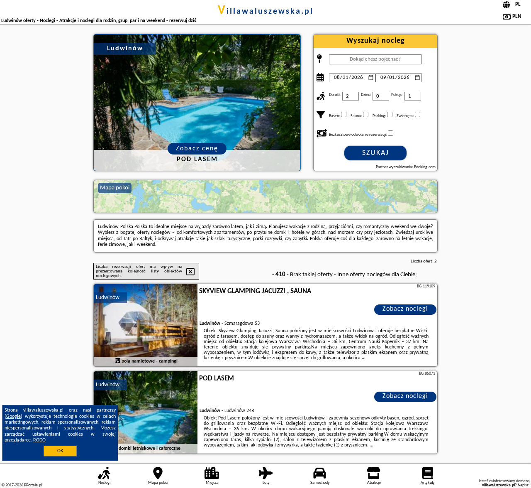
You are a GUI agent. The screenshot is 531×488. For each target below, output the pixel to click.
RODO (39, 440)
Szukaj (375, 153)
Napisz (523, 485)
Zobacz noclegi (405, 309)
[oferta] (117, 360)
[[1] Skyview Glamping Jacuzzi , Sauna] (145, 325)
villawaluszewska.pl (266, 11)
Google (13, 416)
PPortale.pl (33, 485)
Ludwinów (107, 297)
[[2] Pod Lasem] (145, 412)
